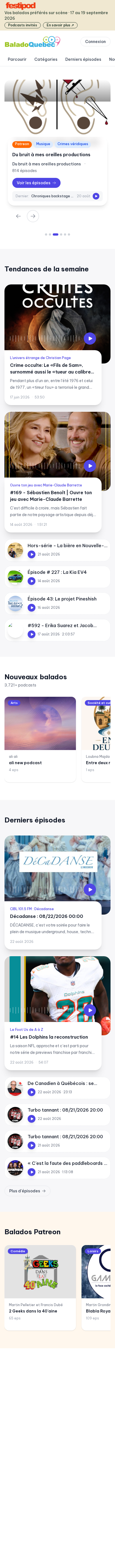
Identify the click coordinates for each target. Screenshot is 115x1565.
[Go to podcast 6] (69, 234)
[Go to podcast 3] (55, 234)
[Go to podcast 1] (46, 234)
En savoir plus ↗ (60, 25)
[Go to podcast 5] (65, 234)
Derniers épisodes (83, 59)
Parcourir (17, 59)
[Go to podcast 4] (61, 234)
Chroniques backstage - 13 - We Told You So (53, 196)
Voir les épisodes (34, 182)
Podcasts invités (22, 25)
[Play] (96, 196)
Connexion (95, 41)
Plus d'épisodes (24, 1190)
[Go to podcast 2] (50, 234)
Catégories (46, 59)
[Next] (33, 216)
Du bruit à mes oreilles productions (51, 154)
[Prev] (18, 216)
